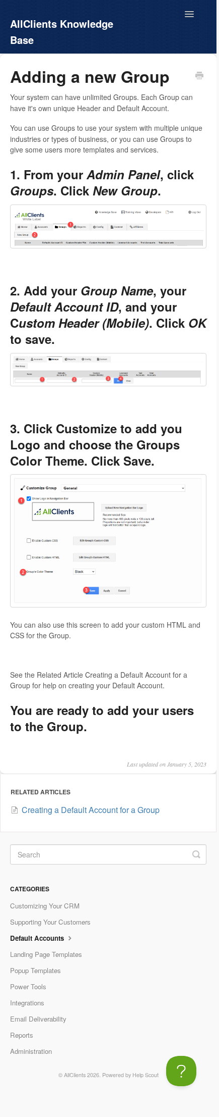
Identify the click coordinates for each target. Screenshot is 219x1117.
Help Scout (145, 1075)
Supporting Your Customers (50, 922)
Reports (21, 1035)
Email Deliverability (38, 1019)
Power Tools (28, 986)
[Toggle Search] (196, 854)
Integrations (27, 1002)
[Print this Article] (199, 76)
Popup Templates (35, 970)
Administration (31, 1051)
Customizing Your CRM (45, 905)
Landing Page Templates (46, 954)
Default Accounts (38, 938)
